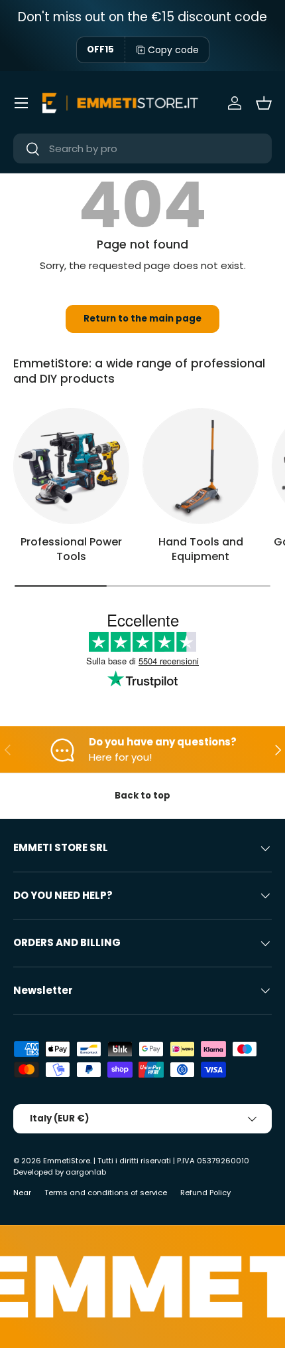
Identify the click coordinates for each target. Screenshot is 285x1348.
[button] (263, 103)
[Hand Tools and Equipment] (200, 466)
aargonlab (86, 1172)
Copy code (173, 49)
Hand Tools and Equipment (200, 549)
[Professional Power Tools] (71, 466)
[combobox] (142, 148)
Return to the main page (142, 318)
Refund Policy (205, 1192)
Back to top (142, 795)
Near (22, 1192)
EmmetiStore (66, 1160)
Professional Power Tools (71, 549)
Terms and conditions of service (105, 1192)
